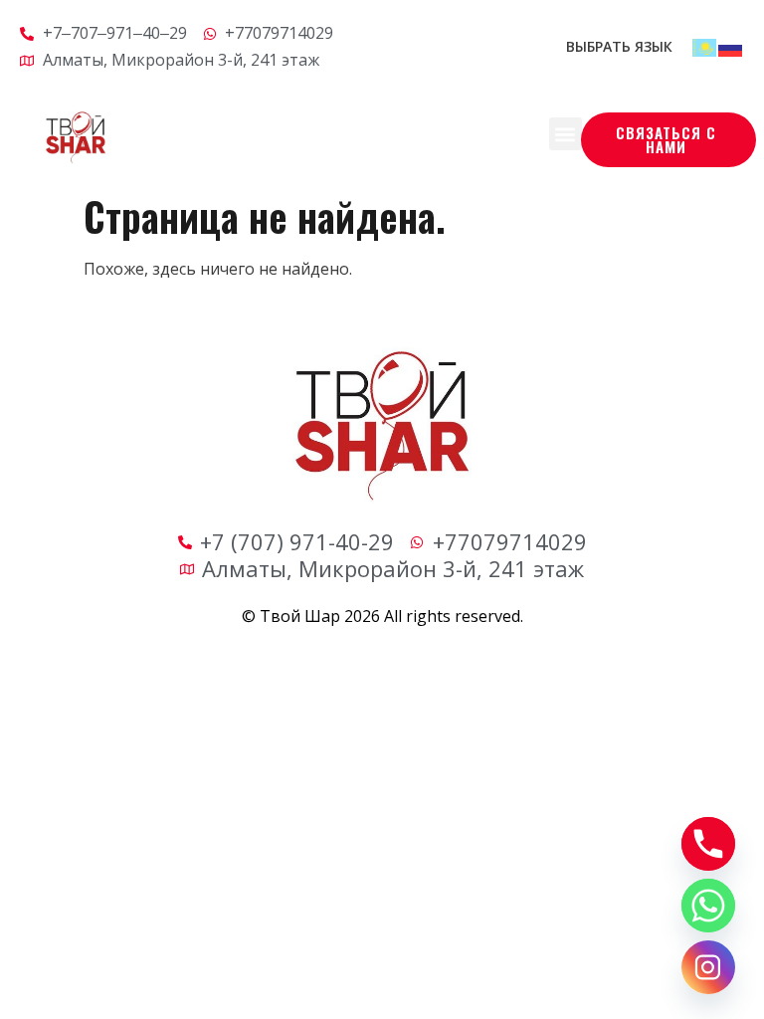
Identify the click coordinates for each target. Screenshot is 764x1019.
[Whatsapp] (708, 905)
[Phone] (708, 844)
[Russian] (731, 47)
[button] (565, 133)
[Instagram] (708, 967)
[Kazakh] (705, 47)
